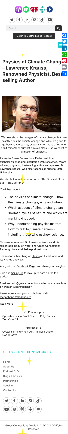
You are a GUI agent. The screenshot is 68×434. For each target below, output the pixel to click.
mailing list (17, 273)
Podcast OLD (11, 371)
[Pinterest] (64, 61)
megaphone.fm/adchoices (15, 297)
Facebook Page (26, 266)
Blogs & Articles (12, 376)
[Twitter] (64, 42)
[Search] (58, 28)
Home (6, 361)
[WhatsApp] (64, 54)
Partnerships (10, 380)
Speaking (8, 385)
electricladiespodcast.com (31, 249)
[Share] (64, 73)
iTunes (36, 256)
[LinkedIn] (64, 48)
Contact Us (9, 390)
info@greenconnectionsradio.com (32, 283)
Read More (6, 303)
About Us (8, 366)
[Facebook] (64, 35)
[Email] (64, 67)
